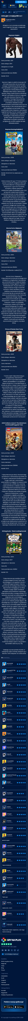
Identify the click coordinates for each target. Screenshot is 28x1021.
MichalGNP (10, 663)
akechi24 (9, 726)
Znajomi (3, 980)
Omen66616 (10, 761)
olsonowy (9, 691)
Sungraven (10, 698)
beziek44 (9, 835)
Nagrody (3, 963)
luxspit (9, 782)
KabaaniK (9, 924)
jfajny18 (9, 754)
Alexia (8, 870)
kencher (9, 852)
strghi (8, 684)
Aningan (9, 814)
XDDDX (9, 807)
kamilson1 (9, 877)
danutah (9, 740)
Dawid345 (10, 768)
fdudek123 (10, 793)
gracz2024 (10, 677)
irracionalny (10, 884)
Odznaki (3, 982)
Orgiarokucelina (10, 19)
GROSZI (9, 902)
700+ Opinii (13, 946)
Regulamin (4, 992)
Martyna (9, 719)
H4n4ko (9, 821)
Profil (2, 978)
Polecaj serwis (5, 984)
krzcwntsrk (10, 828)
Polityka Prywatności (7, 995)
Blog (2, 968)
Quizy (2, 966)
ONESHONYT (10, 891)
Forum (3, 970)
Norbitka (9, 705)
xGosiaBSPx (10, 800)
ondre (8, 712)
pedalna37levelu (11, 775)
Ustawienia (4, 976)
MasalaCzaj (10, 747)
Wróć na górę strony (7, 961)
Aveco (8, 859)
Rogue (9, 733)
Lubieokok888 (11, 845)
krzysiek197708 (11, 670)
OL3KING (9, 913)
